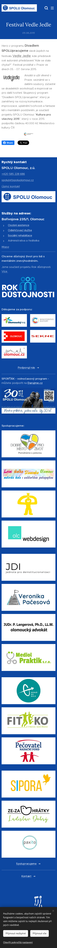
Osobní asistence (18, 225)
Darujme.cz (35, 383)
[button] (46, 8)
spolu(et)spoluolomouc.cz (18, 180)
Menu (52, 8)
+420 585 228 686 (13, 174)
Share (10, 142)
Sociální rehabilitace (20, 235)
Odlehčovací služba (20, 230)
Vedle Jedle (22, 56)
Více (4, 271)
